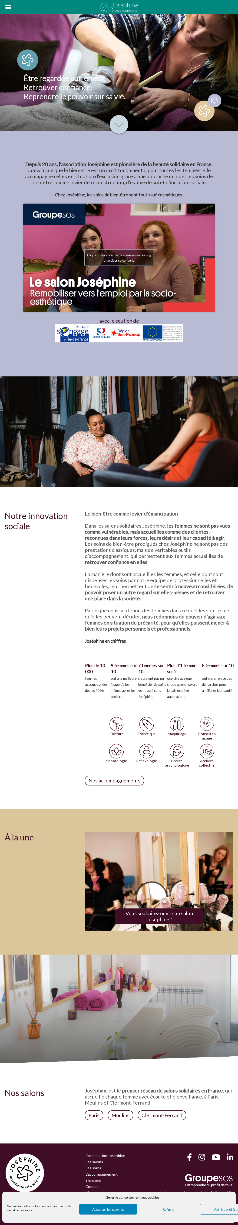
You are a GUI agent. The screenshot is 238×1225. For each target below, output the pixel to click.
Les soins (93, 1168)
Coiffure (116, 733)
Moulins (120, 1115)
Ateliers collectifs (207, 762)
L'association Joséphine (105, 1155)
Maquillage (176, 733)
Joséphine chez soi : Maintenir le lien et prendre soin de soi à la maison (166, 916)
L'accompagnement (102, 1174)
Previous (93, 876)
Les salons (94, 1162)
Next (225, 876)
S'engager (94, 1180)
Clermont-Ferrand (162, 1115)
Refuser (168, 1209)
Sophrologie (116, 760)
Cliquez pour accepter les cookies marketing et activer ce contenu (119, 257)
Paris (94, 1115)
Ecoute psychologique (177, 762)
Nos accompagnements (114, 781)
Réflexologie (146, 760)
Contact (92, 1186)
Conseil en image (207, 735)
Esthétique (146, 733)
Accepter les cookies (108, 1209)
